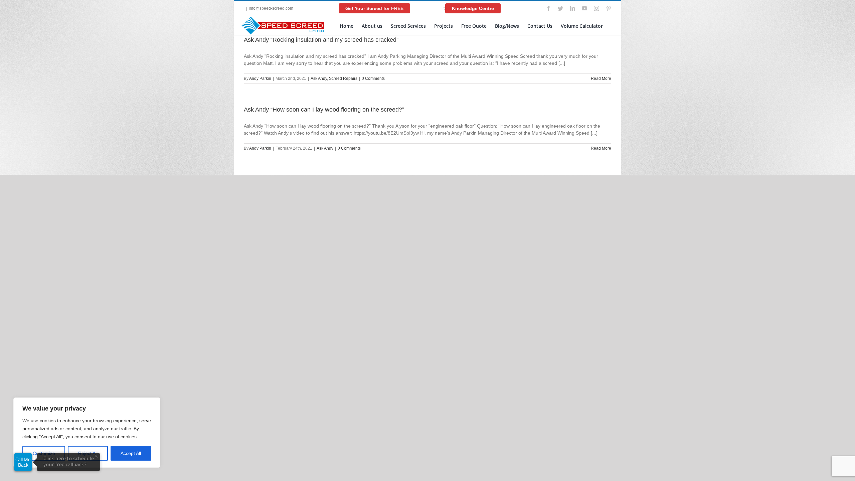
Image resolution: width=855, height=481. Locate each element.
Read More (601, 78)
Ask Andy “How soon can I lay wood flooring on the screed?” (324, 109)
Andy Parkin (260, 78)
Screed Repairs (343, 78)
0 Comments (373, 78)
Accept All (131, 453)
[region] (86, 432)
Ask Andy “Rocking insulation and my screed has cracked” (321, 39)
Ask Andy (319, 78)
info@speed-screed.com (271, 8)
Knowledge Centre (473, 8)
